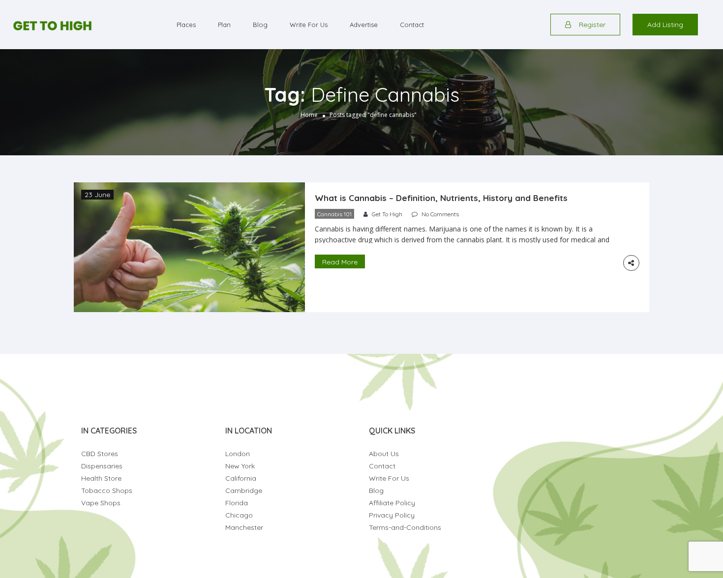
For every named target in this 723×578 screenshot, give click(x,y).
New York (240, 466)
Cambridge (243, 490)
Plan (224, 25)
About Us (384, 453)
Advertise (364, 25)
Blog (260, 25)
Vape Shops (100, 502)
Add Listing (665, 24)
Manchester (244, 527)
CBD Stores (99, 453)
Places (186, 25)
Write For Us (309, 25)
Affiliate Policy (392, 502)
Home (309, 115)
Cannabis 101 (334, 214)
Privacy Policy (392, 515)
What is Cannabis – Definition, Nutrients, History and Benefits (441, 198)
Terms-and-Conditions (405, 527)
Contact (412, 25)
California (240, 478)
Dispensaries (101, 466)
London (237, 453)
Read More (340, 262)
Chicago (239, 515)
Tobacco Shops (106, 490)
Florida (236, 502)
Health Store (101, 478)
